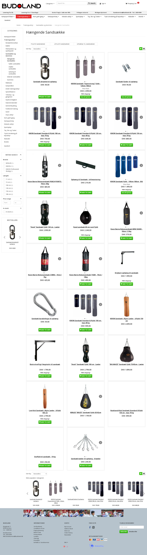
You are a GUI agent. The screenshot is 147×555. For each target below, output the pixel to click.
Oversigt (36, 538)
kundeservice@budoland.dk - (122, 12)
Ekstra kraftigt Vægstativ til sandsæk (45, 364)
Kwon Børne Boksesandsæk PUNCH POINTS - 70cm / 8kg (45, 183)
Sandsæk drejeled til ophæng (12, 243)
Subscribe (123, 531)
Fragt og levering (39, 530)
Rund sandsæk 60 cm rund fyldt (85, 227)
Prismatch (37, 540)
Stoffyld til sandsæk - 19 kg (45, 457)
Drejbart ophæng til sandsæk (126, 273)
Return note (37, 532)
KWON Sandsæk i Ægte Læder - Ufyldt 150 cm (126, 320)
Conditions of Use (39, 528)
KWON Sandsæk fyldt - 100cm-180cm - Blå (126, 182)
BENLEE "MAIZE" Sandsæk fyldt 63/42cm (85, 413)
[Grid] (140, 48)
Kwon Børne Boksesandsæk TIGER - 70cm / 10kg (85, 276)
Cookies (36, 536)
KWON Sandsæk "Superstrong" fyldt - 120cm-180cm (85, 85)
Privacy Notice (38, 534)
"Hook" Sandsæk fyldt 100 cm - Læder (85, 364)
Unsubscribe (133, 531)
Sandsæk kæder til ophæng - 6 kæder (85, 459)
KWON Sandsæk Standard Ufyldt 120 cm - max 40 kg (86, 134)
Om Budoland (38, 526)
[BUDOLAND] (21, 5)
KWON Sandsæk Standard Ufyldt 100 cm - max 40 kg (86, 322)
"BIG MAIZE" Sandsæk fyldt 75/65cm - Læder (126, 364)
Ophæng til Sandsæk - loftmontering (85, 180)
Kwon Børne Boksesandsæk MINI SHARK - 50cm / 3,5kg (127, 230)
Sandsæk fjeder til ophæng (126, 82)
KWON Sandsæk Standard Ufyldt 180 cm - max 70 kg (45, 134)
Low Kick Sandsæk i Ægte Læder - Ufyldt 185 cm (45, 412)
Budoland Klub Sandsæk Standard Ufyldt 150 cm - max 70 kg (126, 412)
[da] (64, 546)
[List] (144, 48)
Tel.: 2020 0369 (136, 12)
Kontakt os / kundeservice (41, 542)
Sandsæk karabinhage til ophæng (45, 319)
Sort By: (28, 49)
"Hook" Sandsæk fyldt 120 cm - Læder (45, 227)
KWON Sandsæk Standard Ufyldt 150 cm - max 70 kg (126, 134)
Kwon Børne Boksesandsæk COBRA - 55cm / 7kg (45, 276)
